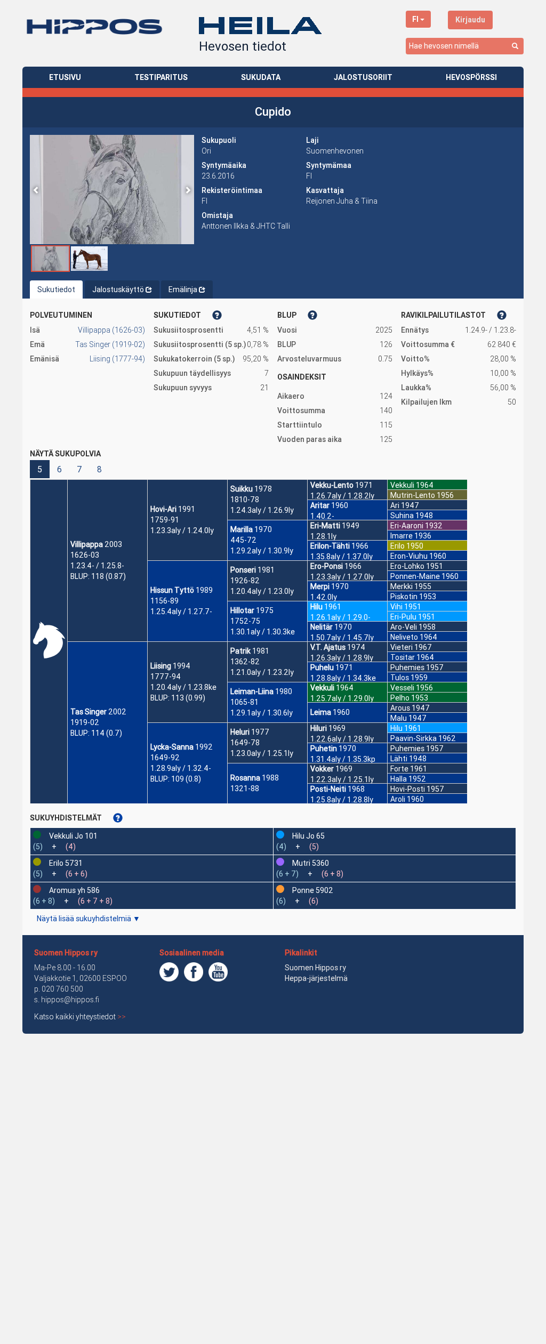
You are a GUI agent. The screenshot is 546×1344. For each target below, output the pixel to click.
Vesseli (402, 688)
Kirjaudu (470, 20)
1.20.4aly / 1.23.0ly (262, 591)
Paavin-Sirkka (413, 738)
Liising (160, 666)
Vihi (396, 606)
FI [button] (415, 19)
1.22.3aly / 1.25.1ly (342, 779)
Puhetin (323, 748)
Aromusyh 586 (74, 890)
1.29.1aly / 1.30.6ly (261, 713)
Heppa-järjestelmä (316, 978)
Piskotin (403, 596)
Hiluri (318, 728)
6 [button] (59, 469)
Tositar (402, 657)
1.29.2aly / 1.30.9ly (261, 551)
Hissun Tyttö (172, 590)
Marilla (241, 529)
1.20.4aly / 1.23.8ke (183, 687)
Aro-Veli (403, 627)
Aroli (397, 799)
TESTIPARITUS (161, 77)
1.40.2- (322, 516)
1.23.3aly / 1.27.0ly (342, 577)
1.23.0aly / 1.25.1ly (261, 753)
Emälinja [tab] (182, 289)
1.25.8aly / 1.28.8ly (341, 799)
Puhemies (407, 667)
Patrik (240, 651)
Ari (394, 505)
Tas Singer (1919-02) (110, 344)
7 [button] (79, 469)
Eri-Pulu (403, 617)
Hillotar (242, 610)
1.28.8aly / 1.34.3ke (343, 678)
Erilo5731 (66, 863)
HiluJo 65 (308, 836)
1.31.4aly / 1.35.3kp (342, 759)
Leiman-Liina (252, 691)
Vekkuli (322, 688)
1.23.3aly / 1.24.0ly (182, 530)
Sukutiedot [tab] (56, 289)
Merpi (320, 586)
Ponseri (243, 570)
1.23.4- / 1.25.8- (97, 565)
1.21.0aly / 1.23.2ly (262, 672)
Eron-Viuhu (409, 556)
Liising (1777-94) (117, 359)
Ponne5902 (312, 890)
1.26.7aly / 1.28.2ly (342, 496)
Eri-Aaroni (406, 525)
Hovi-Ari (163, 509)
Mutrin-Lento (412, 495)
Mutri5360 (310, 863)
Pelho (400, 698)
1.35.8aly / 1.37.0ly (341, 556)
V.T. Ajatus (328, 647)
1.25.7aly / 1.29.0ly (342, 698)
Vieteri (401, 647)
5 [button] (39, 469)
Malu (398, 718)
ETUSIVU (65, 77)
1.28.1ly (323, 536)
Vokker (322, 769)
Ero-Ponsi (326, 566)
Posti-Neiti (328, 789)
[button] (36, 189)
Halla (398, 779)
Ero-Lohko (407, 566)
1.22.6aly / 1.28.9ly (342, 739)
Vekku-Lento (332, 485)
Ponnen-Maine (415, 576)
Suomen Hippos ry (66, 952)
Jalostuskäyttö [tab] (118, 289)
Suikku (241, 489)
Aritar (320, 505)
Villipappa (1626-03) (111, 330)
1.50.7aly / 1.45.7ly (342, 637)
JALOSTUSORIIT (363, 77)
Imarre (401, 536)
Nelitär (321, 627)
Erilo (397, 546)
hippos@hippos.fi (70, 999)
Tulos (399, 677)
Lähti (398, 758)
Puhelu (322, 667)
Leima (320, 712)
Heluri (240, 732)
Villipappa (86, 544)
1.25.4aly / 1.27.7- (181, 611)
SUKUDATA (260, 77)
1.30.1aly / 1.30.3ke (262, 632)
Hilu (316, 606)
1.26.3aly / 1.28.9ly (341, 658)
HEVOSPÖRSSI (471, 77)
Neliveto (404, 637)
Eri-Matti (325, 525)
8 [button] (99, 469)
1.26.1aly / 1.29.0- (340, 617)
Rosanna (245, 778)
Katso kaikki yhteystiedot (80, 1016)
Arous (400, 708)
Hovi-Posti (407, 789)
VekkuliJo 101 (73, 836)
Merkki (401, 586)
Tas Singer (88, 712)
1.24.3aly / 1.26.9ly (262, 510)
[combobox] (464, 46)
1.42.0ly (323, 597)
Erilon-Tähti (330, 546)
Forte (399, 769)
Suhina (402, 515)
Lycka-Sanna (172, 747)
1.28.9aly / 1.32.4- (180, 768)
